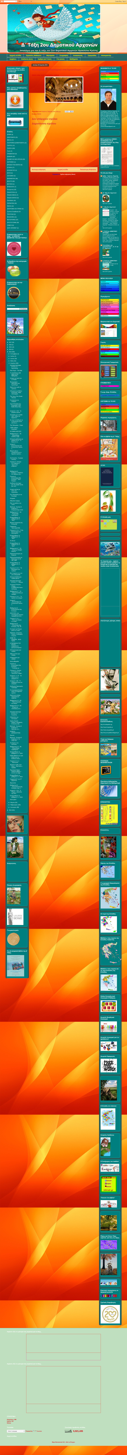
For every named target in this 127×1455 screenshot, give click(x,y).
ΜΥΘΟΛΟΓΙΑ (10, 186)
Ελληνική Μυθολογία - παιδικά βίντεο (16, 577)
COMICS (9, 225)
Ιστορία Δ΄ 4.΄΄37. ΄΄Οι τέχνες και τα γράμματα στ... (16, 677)
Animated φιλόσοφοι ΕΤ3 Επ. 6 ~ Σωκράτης (15, 713)
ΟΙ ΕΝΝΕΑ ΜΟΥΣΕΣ (15, 431)
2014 (10, 349)
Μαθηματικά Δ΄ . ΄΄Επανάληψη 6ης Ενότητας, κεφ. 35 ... (16, 625)
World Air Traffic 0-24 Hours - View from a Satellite (16, 766)
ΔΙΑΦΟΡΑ (10, 156)
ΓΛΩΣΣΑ (9, 148)
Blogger (72, 1442)
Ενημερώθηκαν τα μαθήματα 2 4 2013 (16, 776)
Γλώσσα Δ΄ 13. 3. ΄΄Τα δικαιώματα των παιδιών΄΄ (16, 569)
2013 (10, 352)
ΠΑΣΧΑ (39, 114)
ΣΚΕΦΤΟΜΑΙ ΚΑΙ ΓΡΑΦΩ (14, 208)
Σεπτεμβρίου (13, 354)
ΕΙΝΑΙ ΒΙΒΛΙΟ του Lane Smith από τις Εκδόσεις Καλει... (16, 757)
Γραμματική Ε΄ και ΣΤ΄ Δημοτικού (16, 779)
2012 (10, 810)
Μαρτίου (12, 802)
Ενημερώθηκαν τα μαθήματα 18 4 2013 (15, 519)
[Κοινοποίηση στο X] (69, 111)
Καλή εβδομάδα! (14, 661)
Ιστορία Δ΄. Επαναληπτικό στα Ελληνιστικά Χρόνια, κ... (16, 446)
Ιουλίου (12, 356)
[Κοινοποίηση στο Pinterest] (73, 111)
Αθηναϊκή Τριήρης (15, 501)
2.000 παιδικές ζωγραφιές (14, 428)
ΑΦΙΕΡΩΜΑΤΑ (11, 137)
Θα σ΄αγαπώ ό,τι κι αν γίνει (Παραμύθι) (16, 573)
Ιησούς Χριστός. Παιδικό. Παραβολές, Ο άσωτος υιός (16, 722)
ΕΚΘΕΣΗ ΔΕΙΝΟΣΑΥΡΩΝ (15, 732)
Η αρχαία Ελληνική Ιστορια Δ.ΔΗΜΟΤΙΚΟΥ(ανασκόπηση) (16, 587)
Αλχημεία (12, 498)
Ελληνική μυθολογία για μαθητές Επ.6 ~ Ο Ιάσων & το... (16, 440)
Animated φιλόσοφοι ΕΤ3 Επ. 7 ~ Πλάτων (16, 581)
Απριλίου (13, 363)
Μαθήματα (74, 59)
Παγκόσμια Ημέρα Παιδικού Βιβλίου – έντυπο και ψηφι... (16, 771)
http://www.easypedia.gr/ (107, 730)
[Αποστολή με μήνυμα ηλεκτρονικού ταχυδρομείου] (66, 111)
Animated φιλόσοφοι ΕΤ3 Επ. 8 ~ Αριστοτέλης (15, 367)
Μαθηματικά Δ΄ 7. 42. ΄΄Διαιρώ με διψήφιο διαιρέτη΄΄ (16, 550)
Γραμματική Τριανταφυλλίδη (15, 527)
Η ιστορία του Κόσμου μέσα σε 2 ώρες (16, 629)
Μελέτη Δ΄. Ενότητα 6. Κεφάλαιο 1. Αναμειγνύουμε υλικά (16, 508)
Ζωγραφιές (64, 55)
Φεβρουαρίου (14, 805)
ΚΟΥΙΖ (9, 173)
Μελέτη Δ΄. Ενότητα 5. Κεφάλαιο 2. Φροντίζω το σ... (16, 727)
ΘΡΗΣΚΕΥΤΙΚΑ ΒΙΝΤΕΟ (14, 165)
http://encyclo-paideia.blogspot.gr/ (110, 732)
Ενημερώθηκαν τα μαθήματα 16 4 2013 (15, 544)
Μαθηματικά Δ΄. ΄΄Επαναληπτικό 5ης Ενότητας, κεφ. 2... (16, 787)
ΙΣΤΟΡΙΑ (9, 167)
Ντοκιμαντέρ (106, 55)
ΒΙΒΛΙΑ (9, 140)
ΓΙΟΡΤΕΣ (9, 145)
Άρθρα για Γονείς (45, 59)
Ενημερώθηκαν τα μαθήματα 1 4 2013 (16, 796)
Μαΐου (12, 361)
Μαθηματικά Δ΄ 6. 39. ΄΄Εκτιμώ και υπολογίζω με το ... (16, 707)
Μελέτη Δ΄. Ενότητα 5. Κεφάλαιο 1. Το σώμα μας (16, 739)
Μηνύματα (50, 55)
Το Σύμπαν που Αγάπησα (14, 743)
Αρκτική (12, 735)
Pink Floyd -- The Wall (16, 370)
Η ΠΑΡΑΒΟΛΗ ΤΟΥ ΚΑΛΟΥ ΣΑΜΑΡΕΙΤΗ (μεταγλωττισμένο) (15, 645)
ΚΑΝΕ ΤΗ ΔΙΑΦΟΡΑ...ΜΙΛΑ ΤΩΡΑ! (15, 639)
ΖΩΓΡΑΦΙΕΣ (10, 162)
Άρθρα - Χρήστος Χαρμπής (107, 131)
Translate (39, 1431)
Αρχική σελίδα (15, 55)
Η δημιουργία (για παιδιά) (15, 658)
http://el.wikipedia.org (106, 724)
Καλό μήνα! (13, 799)
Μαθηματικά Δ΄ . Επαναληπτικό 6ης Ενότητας (16, 609)
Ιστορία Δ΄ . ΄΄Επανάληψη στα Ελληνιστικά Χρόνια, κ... (16, 602)
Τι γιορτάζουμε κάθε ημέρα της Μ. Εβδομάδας (15, 374)
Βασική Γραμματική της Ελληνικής (16, 523)
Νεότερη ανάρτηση (38, 169)
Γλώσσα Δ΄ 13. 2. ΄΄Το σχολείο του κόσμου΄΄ (16, 597)
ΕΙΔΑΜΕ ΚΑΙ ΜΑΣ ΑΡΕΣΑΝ (14, 159)
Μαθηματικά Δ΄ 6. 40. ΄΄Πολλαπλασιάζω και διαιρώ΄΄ (16, 702)
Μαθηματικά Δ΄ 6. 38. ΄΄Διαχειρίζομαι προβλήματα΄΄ (16, 748)
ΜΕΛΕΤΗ (9, 181)
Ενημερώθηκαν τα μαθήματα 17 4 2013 (15, 537)
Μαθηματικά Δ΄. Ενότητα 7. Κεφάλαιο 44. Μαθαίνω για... (16, 473)
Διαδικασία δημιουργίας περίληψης (16, 687)
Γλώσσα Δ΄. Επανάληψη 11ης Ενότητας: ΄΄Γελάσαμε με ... (15, 666)
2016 (10, 344)
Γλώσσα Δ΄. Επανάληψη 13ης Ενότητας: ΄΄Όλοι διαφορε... (15, 479)
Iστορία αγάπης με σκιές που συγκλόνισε (15, 491)
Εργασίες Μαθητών (33, 55)
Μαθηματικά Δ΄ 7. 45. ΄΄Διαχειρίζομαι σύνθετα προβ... (16, 435)
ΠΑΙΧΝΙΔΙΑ (10, 200)
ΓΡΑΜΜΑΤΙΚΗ (11, 153)
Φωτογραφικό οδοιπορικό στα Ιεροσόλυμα (15, 383)
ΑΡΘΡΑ (9, 134)
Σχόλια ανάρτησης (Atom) (67, 174)
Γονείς (8, 151)
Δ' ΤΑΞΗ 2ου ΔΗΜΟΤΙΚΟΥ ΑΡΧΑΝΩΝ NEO (110, 261)
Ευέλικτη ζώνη (27, 59)
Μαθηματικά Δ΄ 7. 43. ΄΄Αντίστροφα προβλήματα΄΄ (16, 513)
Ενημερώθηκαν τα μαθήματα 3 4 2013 (16, 752)
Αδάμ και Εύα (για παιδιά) (15, 654)
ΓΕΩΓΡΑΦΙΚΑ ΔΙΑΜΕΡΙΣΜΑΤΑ (15, 143)
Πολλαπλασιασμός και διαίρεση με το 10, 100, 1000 (16, 559)
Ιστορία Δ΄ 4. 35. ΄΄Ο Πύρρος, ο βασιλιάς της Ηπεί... (16, 792)
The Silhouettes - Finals (16, 425)
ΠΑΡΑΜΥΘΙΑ (10, 203)
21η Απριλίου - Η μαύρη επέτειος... (16, 458)
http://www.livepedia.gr (107, 727)
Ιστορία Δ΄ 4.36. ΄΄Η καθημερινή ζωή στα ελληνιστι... (16, 682)
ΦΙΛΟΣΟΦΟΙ (10, 217)
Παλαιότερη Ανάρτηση (88, 169)
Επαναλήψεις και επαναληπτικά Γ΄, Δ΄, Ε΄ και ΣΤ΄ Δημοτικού (110, 246)
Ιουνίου (12, 358)
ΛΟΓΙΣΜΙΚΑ (10, 175)
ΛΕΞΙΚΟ (103, 465)
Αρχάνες (13, 59)
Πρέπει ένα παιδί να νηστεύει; (15, 388)
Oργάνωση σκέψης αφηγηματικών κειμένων (15, 697)
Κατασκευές (78, 55)
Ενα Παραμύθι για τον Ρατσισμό (16, 495)
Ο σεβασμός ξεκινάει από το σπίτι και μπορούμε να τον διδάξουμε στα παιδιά (111, 179)
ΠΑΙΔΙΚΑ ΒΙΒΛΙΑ (11, 195)
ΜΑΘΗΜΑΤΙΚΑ (11, 178)
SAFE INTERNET (12, 228)
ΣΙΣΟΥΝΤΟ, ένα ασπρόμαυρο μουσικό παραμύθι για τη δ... (16, 615)
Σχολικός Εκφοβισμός (13, 211)
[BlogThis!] (67, 111)
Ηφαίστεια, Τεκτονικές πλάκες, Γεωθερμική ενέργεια (16, 634)
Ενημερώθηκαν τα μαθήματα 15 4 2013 (15, 564)
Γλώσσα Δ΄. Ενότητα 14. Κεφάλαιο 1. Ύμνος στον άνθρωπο (15, 464)
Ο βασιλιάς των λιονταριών (14, 717)
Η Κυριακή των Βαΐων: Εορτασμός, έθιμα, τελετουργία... (16, 392)
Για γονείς (61, 59)
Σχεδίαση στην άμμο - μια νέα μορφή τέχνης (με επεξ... (16, 484)
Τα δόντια (12, 540)
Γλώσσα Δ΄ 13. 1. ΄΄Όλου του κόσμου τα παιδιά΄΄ (16, 620)
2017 (10, 342)
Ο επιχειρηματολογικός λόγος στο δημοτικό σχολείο (16, 691)
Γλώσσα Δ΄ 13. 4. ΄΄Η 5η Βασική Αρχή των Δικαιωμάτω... (16, 532)
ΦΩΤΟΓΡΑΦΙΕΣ (11, 219)
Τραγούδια (92, 55)
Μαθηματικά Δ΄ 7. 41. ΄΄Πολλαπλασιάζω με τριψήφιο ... (16, 593)
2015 (10, 347)
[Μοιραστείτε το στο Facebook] (71, 111)
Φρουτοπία (13, 783)
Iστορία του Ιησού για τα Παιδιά (16, 378)
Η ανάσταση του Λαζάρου (14, 400)
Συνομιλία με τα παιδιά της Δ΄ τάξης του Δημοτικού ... (16, 416)
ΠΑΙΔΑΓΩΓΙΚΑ (11, 192)
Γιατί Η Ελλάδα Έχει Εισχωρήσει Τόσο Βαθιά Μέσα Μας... (16, 405)
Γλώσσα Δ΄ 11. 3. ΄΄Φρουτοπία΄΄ (14, 761)
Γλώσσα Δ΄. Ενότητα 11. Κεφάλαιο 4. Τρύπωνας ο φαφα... (16, 672)
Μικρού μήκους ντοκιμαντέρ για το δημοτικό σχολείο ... (16, 452)
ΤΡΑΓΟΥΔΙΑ (10, 214)
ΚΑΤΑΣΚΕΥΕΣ (11, 170)
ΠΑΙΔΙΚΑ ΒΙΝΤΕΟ (12, 198)
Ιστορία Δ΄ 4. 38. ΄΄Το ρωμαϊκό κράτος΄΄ (15, 411)
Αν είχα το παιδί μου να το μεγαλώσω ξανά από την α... (16, 421)
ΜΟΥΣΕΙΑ (10, 184)
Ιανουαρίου (13, 807)
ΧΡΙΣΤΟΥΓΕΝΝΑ (11, 222)
